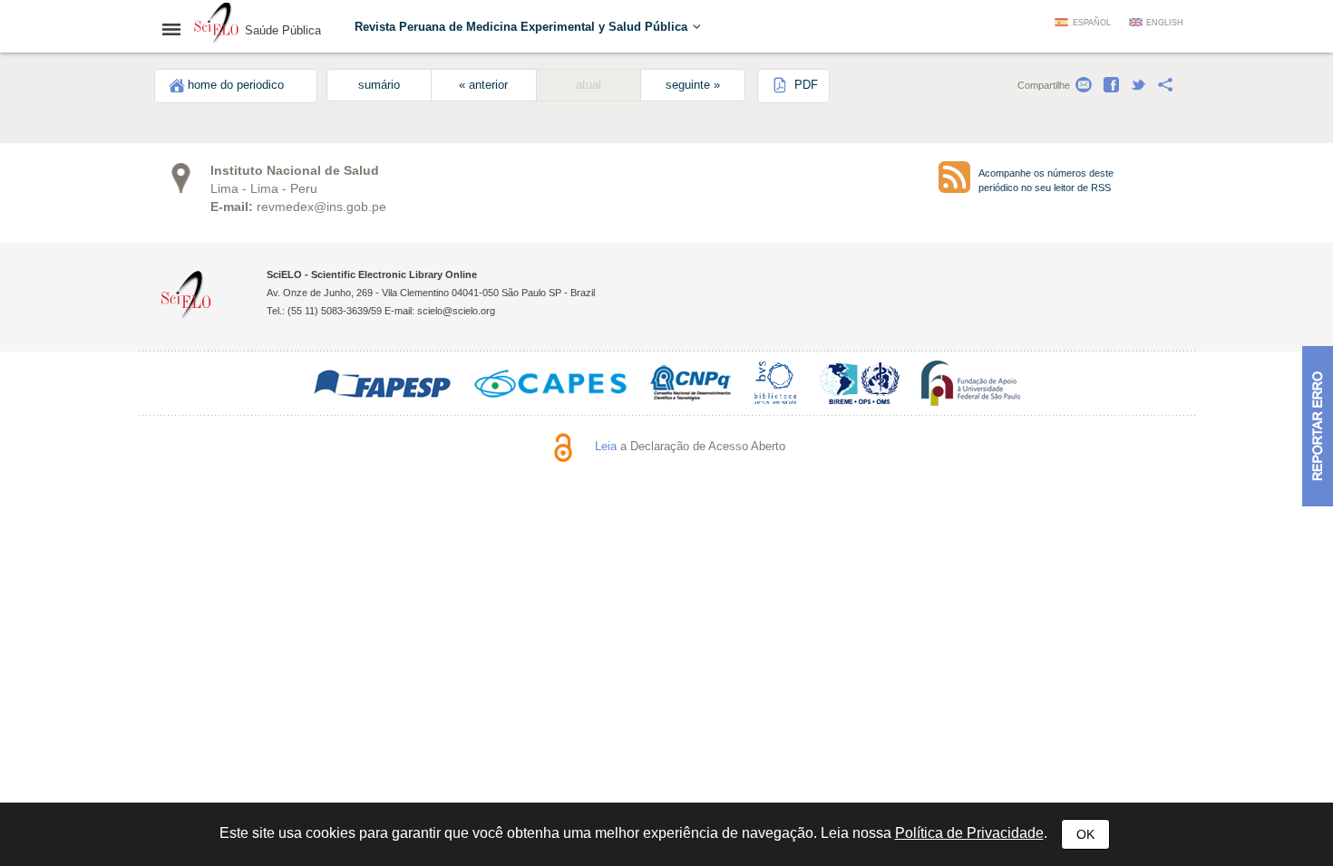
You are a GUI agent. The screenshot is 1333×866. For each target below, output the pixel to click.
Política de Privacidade (969, 833)
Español (1092, 22)
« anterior (483, 85)
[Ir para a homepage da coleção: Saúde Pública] (216, 25)
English (1164, 22)
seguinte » (693, 85)
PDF (804, 85)
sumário (379, 85)
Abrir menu (177, 29)
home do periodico (236, 85)
